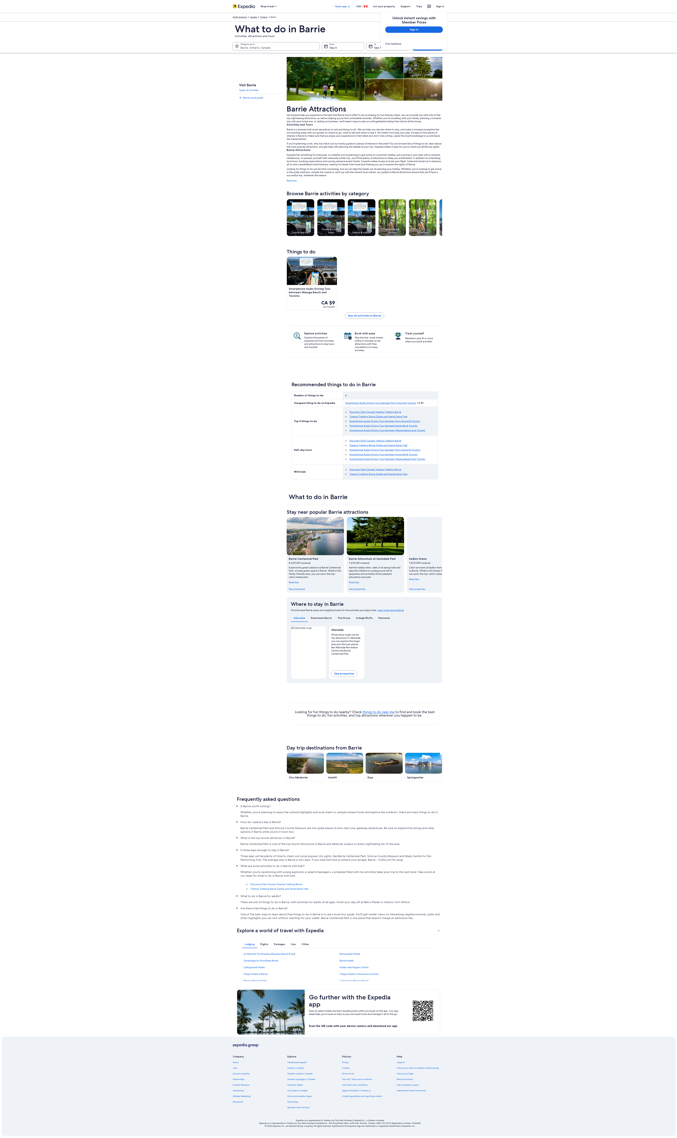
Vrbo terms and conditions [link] (355, 1085)
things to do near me (378, 712)
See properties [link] (297, 589)
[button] (338, 930)
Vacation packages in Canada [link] (301, 1079)
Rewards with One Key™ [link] (298, 1107)
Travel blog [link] (292, 1101)
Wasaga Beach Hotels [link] (255, 980)
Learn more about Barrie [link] (390, 610)
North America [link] (240, 17)
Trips (419, 6)
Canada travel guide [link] (297, 1062)
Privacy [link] (345, 1062)
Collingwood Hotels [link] (254, 967)
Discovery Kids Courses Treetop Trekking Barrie (375, 412)
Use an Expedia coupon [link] (408, 1085)
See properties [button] (344, 673)
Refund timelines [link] (405, 1079)
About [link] (236, 1062)
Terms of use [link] (348, 1073)
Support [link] (401, 1062)
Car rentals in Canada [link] (297, 1090)
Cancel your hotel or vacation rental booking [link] (418, 1068)
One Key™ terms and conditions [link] (357, 1079)
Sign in (440, 6)
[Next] (442, 555)
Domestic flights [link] (295, 1085)
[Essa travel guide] (384, 767)
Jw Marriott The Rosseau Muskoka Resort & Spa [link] (269, 953)
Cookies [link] (346, 1068)
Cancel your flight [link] (405, 1073)
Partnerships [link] (239, 1079)
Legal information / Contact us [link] (356, 1090)
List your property (384, 6)
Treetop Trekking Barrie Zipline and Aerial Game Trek (378, 416)
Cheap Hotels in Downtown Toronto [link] (359, 974)
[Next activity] (442, 217)
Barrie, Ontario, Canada (255, 48)
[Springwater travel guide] (423, 767)
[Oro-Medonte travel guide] (305, 767)
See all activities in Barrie (364, 315)
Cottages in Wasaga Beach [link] (354, 980)
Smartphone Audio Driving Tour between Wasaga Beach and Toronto (387, 430)
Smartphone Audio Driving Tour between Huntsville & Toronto (383, 425)
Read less (292, 180)
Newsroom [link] (238, 1101)
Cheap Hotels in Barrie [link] (255, 974)
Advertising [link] (238, 1090)
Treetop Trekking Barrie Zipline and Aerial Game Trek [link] (279, 888)
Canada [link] (253, 17)
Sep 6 (333, 48)
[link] (414, 43)
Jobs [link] (235, 1068)
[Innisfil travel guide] (345, 767)
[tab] (299, 618)
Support (405, 6)
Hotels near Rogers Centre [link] (354, 967)
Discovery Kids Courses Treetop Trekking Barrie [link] (276, 884)
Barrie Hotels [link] (347, 960)
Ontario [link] (263, 17)
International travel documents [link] (411, 1090)
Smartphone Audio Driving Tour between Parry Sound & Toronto (380, 403)
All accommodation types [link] (299, 1096)
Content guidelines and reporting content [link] (362, 1096)
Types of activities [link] (248, 90)
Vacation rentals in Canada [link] (299, 1073)
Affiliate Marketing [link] (241, 1096)
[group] (346, 643)
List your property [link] (241, 1073)
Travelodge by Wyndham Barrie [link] (260, 960)
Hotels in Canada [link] (295, 1068)
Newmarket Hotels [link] (350, 953)
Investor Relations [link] (241, 1085)
